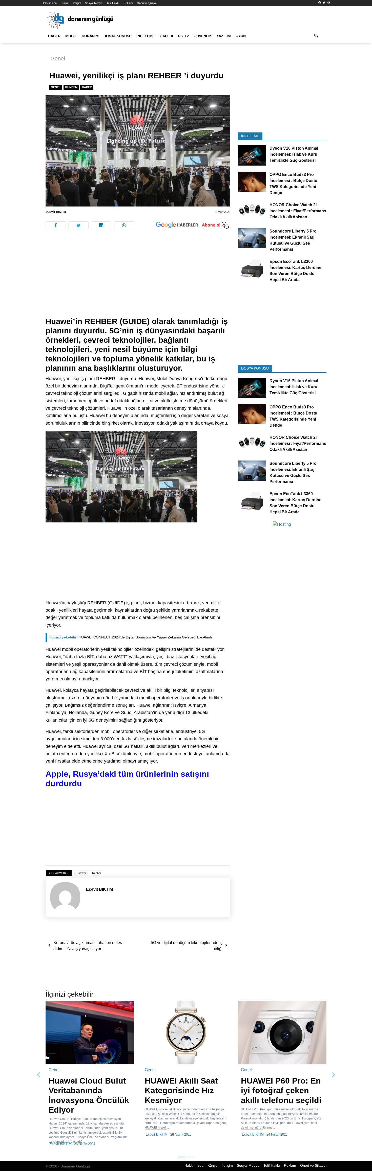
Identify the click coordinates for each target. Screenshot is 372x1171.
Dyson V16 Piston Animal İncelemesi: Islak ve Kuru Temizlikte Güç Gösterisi (294, 154)
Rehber (96, 873)
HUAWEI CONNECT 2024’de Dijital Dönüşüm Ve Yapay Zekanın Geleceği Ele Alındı (130, 637)
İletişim (77, 3)
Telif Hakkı (113, 3)
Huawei (81, 873)
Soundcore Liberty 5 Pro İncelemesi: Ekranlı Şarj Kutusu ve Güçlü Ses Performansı (293, 240)
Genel (57, 58)
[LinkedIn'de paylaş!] (101, 225)
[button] (39, 1075)
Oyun (241, 36)
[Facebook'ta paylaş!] (56, 225)
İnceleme (145, 36)
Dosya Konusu (118, 36)
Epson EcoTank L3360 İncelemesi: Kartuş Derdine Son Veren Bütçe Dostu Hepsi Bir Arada (295, 270)
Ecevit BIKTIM (56, 211)
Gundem (71, 87)
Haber (54, 36)
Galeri (166, 36)
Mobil (71, 36)
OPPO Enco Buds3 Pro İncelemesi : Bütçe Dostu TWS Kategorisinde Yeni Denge (293, 183)
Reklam (128, 3)
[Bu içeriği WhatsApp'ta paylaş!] (124, 225)
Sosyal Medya (93, 3)
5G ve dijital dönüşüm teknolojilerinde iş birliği (186, 945)
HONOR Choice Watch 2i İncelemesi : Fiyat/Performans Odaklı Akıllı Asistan (298, 211)
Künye (65, 3)
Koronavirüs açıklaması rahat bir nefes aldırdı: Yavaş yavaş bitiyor (87, 945)
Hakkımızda (49, 3)
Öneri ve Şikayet (147, 3)
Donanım (90, 36)
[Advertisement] (352, 91)
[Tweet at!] (78, 225)
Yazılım (224, 36)
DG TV (183, 36)
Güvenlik (203, 36)
